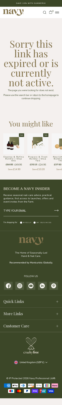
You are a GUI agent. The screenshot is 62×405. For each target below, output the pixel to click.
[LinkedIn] (42, 286)
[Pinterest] (53, 286)
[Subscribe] (56, 211)
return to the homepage (44, 95)
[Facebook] (8, 286)
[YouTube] (31, 286)
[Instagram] (19, 286)
